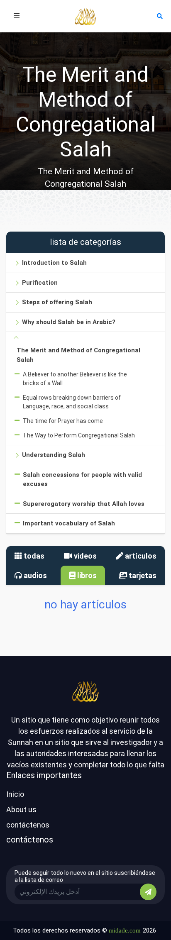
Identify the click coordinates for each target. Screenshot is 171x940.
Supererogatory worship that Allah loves (83, 504)
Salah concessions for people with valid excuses (82, 479)
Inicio (15, 794)
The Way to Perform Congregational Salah (79, 435)
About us (21, 809)
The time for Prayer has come (63, 421)
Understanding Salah (53, 455)
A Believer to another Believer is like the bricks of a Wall (75, 378)
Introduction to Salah (54, 262)
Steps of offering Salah (57, 302)
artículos (139, 556)
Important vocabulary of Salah (69, 523)
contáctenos (27, 824)
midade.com (125, 930)
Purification (40, 282)
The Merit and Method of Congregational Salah (78, 355)
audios (34, 575)
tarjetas (141, 575)
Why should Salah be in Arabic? (68, 322)
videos (84, 556)
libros (86, 575)
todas (33, 556)
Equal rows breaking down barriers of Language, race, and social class (72, 402)
